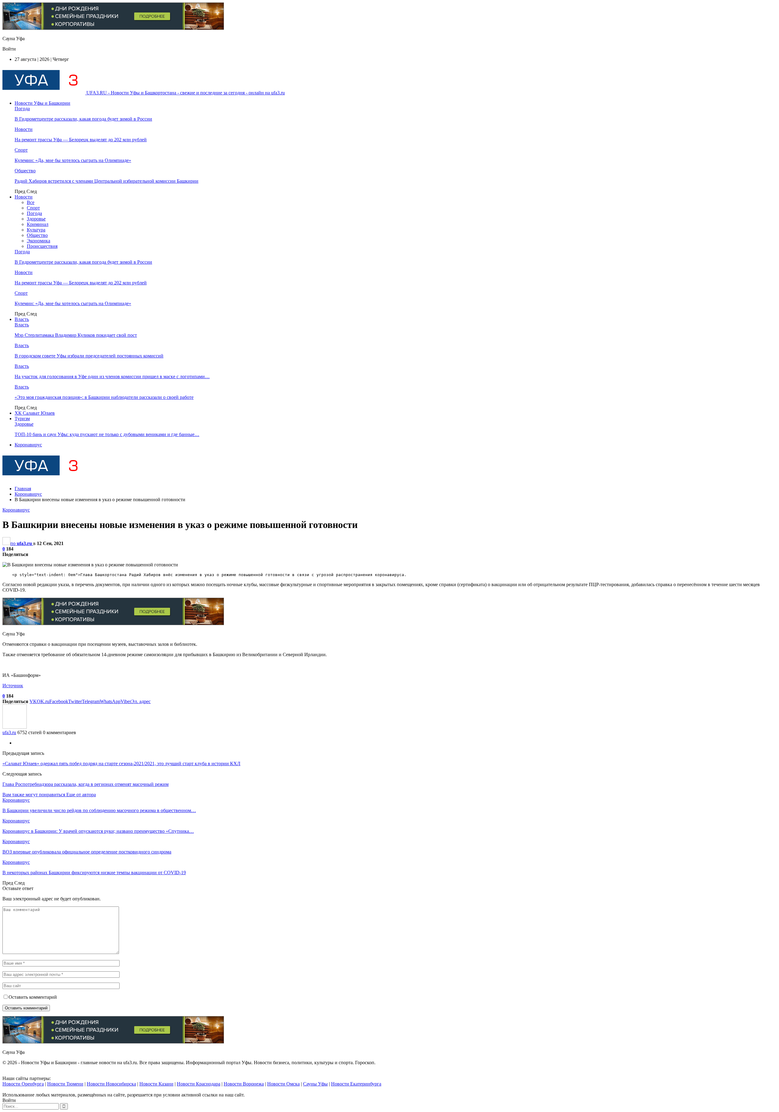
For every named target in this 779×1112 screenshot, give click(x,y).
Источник (12, 685)
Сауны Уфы (315, 1083)
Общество (25, 170)
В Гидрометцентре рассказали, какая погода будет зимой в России (83, 118)
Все (30, 202)
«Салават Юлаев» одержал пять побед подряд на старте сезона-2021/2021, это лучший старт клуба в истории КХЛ (121, 763)
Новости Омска (283, 1083)
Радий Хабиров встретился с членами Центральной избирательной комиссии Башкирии (106, 181)
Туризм (22, 418)
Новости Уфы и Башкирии (42, 103)
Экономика (38, 240)
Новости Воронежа (244, 1083)
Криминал (37, 224)
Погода (22, 108)
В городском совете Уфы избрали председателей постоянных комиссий (89, 355)
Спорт (21, 150)
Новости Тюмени (65, 1083)
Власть (22, 319)
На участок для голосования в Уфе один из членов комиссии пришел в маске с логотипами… (112, 376)
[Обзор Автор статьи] (14, 727)
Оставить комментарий (33, 997)
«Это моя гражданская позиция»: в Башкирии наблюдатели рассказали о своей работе (104, 397)
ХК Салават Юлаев (35, 413)
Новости (24, 129)
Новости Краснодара (198, 1083)
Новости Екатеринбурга (356, 1083)
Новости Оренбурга (23, 1083)
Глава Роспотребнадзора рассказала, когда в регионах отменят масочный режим (85, 784)
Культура (36, 229)
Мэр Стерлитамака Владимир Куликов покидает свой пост (76, 335)
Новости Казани (156, 1083)
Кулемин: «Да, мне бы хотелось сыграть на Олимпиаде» (73, 160)
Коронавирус (28, 444)
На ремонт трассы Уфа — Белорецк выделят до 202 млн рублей (81, 139)
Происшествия (42, 246)
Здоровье (36, 218)
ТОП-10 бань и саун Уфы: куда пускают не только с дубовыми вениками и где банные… (107, 434)
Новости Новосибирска (111, 1083)
